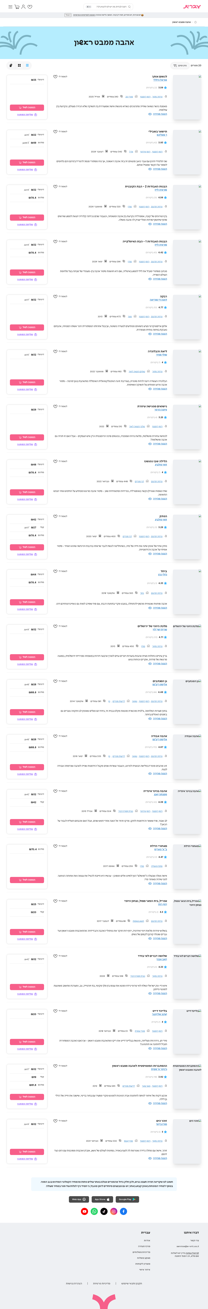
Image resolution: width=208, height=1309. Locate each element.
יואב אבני (161, 959)
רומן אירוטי (145, 151)
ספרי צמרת (140, 1031)
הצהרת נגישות (74, 1283)
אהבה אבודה (159, 736)
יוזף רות (162, 904)
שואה (134, 701)
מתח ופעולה (156, 866)
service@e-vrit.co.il (188, 1246)
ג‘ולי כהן (162, 574)
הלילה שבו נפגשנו (155, 461)
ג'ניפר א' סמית (159, 1069)
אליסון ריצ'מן (159, 684)
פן (109, 701)
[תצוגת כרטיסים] (11, 65)
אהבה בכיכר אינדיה (155, 791)
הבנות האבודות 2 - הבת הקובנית (146, 186)
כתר (142, 593)
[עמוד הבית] (195, 22)
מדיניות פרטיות (101, 1283)
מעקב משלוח (143, 1258)
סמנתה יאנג (160, 794)
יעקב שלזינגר (159, 1014)
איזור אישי (144, 1269)
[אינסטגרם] (113, 1211)
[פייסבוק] (123, 1211)
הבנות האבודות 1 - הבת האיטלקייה (145, 241)
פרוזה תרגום (156, 206)
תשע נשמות (138, 921)
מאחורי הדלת (158, 846)
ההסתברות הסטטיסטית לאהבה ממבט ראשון (139, 1066)
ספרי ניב (129, 96)
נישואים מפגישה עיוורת (152, 406)
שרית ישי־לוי (160, 629)
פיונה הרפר (160, 409)
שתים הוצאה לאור (137, 371)
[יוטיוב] (84, 1211)
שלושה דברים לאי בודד (152, 956)
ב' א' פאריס (160, 849)
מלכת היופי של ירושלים (152, 626)
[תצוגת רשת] (19, 65)
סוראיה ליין (161, 189)
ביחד (164, 571)
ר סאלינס (162, 135)
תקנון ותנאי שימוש (131, 1283)
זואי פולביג (161, 464)
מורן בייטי (161, 1124)
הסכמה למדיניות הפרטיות (84, 15)
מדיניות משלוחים (141, 1252)
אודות (147, 1240)
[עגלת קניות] (17, 6)
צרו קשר (194, 1240)
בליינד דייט (160, 1011)
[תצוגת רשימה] (27, 65)
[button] (10, 6)
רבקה (163, 296)
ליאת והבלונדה (157, 351)
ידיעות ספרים (119, 701)
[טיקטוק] (104, 1211)
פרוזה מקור (157, 96)
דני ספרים (139, 481)
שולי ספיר (161, 354)
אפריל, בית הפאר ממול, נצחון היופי (145, 901)
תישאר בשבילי (158, 131)
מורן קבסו (128, 1141)
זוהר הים (161, 1121)
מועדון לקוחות (142, 1264)
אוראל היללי (160, 80)
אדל (131, 151)
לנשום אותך (159, 76)
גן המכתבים (160, 681)
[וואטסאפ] (94, 1211)
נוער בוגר (146, 1086)
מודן (130, 206)
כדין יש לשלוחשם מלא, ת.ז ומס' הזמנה (185, 1254)
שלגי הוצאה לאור (137, 426)
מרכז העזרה (144, 1246)
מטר (130, 316)
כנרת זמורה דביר (125, 811)
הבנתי (68, 15)
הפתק (163, 516)
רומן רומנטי (145, 96)
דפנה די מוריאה (158, 299)
